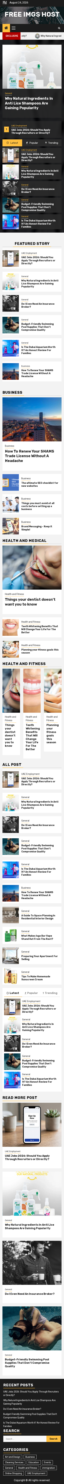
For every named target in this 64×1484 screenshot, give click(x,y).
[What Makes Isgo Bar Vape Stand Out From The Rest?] (10, 935)
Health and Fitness (14, 594)
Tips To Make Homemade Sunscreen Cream (35, 978)
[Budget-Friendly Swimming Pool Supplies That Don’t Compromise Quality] (10, 205)
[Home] (6, 28)
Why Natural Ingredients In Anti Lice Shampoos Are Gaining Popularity (32, 131)
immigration (48, 1468)
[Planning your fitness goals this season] (10, 649)
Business (25, 366)
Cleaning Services (14, 1462)
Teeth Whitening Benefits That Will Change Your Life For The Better (39, 629)
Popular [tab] (33, 142)
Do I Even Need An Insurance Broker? (29, 1293)
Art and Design (12, 1457)
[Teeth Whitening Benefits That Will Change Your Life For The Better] (10, 627)
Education (34, 1462)
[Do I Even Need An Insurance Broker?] (10, 188)
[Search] (59, 28)
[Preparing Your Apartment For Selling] (10, 955)
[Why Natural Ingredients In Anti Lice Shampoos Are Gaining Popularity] (32, 67)
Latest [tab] (14, 142)
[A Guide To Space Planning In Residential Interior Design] (10, 915)
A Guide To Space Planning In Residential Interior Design (38, 917)
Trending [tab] (52, 142)
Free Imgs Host (32, 14)
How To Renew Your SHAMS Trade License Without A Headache (37, 373)
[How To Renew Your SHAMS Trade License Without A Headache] (10, 371)
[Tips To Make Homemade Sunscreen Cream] (10, 976)
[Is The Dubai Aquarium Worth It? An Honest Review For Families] (10, 221)
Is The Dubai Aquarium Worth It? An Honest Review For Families (38, 223)
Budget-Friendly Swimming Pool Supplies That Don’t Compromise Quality (37, 207)
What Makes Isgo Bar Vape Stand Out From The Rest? (37, 937)
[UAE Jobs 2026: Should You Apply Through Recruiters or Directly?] (10, 155)
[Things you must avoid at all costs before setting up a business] (10, 504)
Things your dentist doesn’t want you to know (30, 602)
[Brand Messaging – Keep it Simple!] (10, 526)
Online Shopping (13, 1473)
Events (47, 1462)
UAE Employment (29, 150)
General (14, 126)
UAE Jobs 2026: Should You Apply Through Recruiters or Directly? (38, 157)
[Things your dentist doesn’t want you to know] (32, 568)
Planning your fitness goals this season (52, 733)
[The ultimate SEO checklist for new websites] (10, 482)
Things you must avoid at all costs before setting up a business (37, 506)
